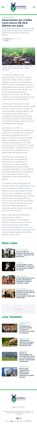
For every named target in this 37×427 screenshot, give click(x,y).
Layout (7, 421)
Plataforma (20, 421)
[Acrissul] (18, 7)
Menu (3, 7)
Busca (32, 7)
